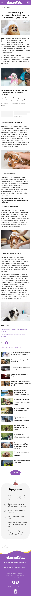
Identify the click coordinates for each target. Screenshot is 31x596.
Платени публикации (10, 575)
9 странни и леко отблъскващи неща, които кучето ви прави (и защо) (21, 383)
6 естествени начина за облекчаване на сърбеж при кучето (21, 453)
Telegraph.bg (15, 570)
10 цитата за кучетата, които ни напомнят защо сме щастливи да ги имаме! (21, 401)
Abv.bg (5, 562)
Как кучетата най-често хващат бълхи (22, 461)
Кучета (8, 7)
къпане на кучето (16, 347)
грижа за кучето (5, 347)
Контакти (20, 573)
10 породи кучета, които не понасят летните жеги (21, 410)
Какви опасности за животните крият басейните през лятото (21, 392)
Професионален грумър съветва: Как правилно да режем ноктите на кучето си (21, 445)
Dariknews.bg (23, 565)
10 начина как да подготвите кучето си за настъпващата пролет (22, 435)
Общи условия (20, 586)
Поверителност (20, 575)
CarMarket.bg (17, 567)
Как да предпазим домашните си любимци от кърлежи (21, 427)
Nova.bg (11, 567)
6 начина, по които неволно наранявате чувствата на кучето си (21, 418)
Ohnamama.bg (22, 562)
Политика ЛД (13, 577)
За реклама (13, 573)
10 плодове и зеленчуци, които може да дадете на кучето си (20, 368)
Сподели (3, 342)
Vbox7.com (10, 562)
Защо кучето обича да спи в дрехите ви (19, 360)
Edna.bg (17, 565)
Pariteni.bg (11, 565)
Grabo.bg (6, 565)
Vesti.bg (6, 567)
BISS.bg (23, 567)
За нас (8, 573)
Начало (3, 7)
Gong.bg (16, 562)
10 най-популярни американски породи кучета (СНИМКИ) (20, 353)
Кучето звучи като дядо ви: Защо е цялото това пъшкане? (20, 375)
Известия (19, 577)
